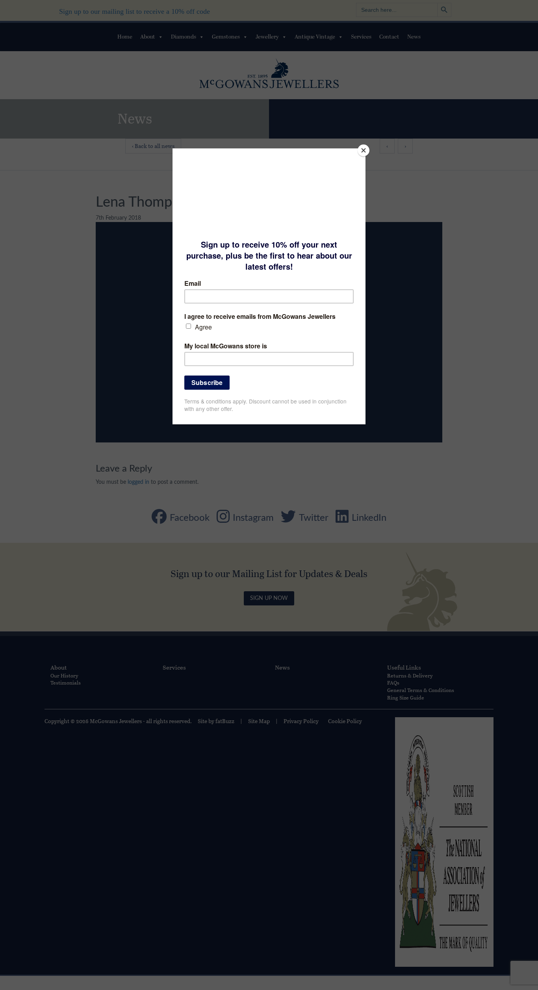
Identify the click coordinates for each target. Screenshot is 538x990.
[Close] (363, 150)
